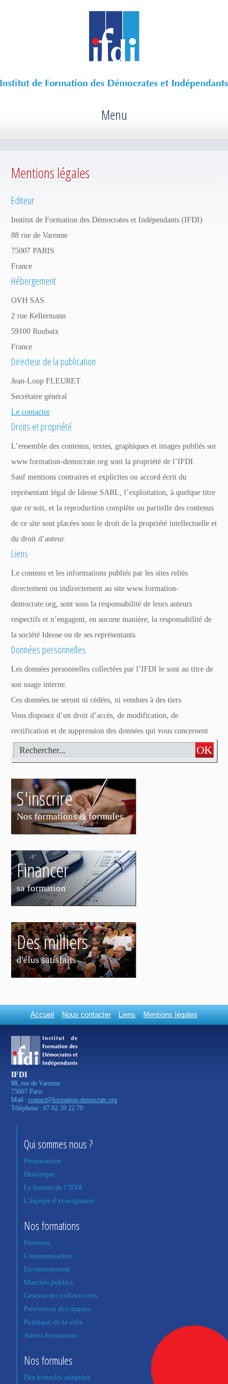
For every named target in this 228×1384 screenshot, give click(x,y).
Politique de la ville (53, 1322)
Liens (127, 1014)
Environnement (47, 1269)
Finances (37, 1242)
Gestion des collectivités (60, 1295)
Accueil (42, 1014)
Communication (48, 1256)
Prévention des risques (57, 1309)
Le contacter (30, 412)
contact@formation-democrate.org (72, 1100)
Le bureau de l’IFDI (53, 1187)
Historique (39, 1174)
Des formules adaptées (57, 1377)
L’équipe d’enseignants (59, 1200)
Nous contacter (86, 1014)
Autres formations (50, 1335)
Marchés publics (48, 1282)
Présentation (42, 1161)
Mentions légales (170, 1014)
